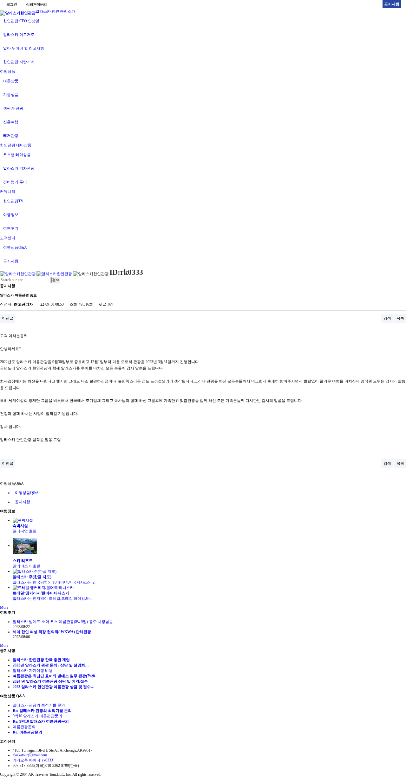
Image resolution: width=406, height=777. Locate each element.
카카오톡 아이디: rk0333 (33, 760)
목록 (400, 318)
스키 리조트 (23, 560)
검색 (387, 318)
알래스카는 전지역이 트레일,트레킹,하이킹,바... (53, 598)
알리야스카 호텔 (28, 566)
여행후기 (10, 228)
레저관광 (10, 135)
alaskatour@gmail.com (30, 755)
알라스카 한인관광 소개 (55, 11)
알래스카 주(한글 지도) (32, 577)
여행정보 (10, 215)
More (4, 607)
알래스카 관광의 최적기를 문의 (39, 705)
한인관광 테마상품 (15, 145)
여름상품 (10, 81)
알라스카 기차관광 (19, 168)
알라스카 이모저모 (19, 34)
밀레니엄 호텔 (26, 531)
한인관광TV (13, 201)
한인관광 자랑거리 (19, 62)
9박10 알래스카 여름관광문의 (37, 716)
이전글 (7, 318)
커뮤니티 (7, 191)
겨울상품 (10, 94)
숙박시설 (20, 526)
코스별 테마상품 (17, 154)
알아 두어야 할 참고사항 (23, 48)
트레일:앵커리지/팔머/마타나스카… (43, 593)
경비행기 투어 (15, 182)
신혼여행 (10, 122)
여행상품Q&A (15, 247)
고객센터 (7, 238)
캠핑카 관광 (13, 108)
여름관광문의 (24, 727)
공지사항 (10, 261)
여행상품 (7, 71)
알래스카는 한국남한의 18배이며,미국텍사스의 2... (55, 582)
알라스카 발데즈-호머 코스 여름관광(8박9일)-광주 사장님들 (63, 621)
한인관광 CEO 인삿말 (21, 21)
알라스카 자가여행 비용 (33, 670)
